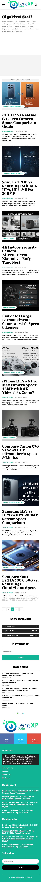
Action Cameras (9, 238)
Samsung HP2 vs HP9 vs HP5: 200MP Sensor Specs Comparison (20, 517)
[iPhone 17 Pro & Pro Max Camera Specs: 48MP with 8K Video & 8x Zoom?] (20, 360)
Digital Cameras (9, 307)
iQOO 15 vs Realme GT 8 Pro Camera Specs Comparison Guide (19, 120)
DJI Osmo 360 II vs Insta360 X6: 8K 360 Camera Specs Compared (17, 674)
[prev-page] (4, 609)
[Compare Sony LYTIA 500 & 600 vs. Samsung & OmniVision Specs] (20, 555)
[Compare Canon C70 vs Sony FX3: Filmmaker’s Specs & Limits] (20, 425)
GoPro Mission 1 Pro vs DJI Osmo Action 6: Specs (18, 704)
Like (36, 626)
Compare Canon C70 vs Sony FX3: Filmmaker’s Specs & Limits (20, 452)
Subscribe (34, 635)
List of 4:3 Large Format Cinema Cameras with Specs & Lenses (20, 321)
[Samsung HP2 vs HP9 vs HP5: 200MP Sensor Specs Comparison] (20, 490)
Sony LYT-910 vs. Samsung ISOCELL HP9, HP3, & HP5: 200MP (19, 187)
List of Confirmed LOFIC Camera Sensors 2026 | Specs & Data (20, 696)
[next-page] (21, 609)
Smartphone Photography (13, 106)
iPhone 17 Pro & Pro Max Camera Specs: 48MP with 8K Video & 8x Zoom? (20, 387)
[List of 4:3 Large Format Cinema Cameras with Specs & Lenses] (20, 295)
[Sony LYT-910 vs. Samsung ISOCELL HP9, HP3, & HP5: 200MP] (20, 161)
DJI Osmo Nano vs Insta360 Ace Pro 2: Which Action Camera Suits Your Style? (19, 689)
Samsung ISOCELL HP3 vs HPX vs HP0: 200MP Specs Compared (20, 682)
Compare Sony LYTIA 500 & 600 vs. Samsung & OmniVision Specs (20, 582)
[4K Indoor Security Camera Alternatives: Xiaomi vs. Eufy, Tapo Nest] (20, 226)
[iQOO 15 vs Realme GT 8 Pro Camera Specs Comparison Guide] (20, 94)
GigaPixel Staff (7, 131)
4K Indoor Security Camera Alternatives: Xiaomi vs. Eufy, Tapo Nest (19, 254)
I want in (20, 658)
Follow (34, 631)
